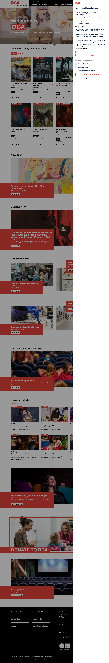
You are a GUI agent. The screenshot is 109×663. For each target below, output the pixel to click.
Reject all (91, 55)
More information (90, 79)
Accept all (91, 52)
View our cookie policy (81, 48)
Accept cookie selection (91, 74)
